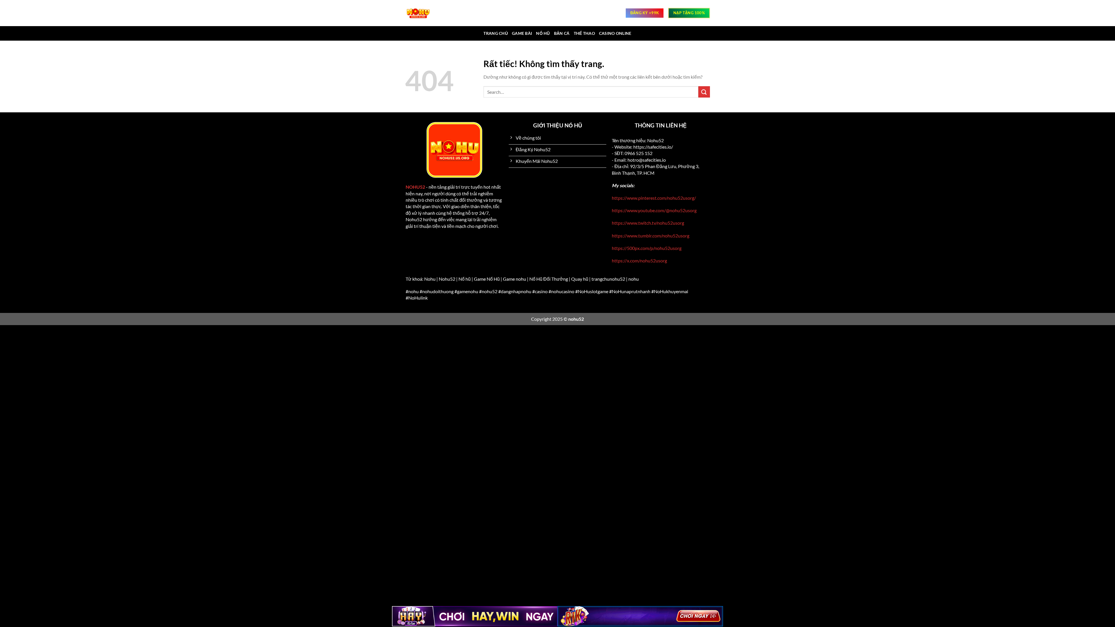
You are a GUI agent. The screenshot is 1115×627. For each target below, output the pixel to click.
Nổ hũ (543, 33)
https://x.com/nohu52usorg (639, 260)
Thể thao (584, 33)
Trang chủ (495, 33)
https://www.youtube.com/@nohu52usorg (654, 210)
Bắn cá (562, 33)
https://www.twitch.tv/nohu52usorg (648, 223)
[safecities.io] (421, 13)
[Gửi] (704, 92)
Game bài (522, 33)
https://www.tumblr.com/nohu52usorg (650, 235)
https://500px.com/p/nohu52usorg (646, 248)
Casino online (615, 33)
